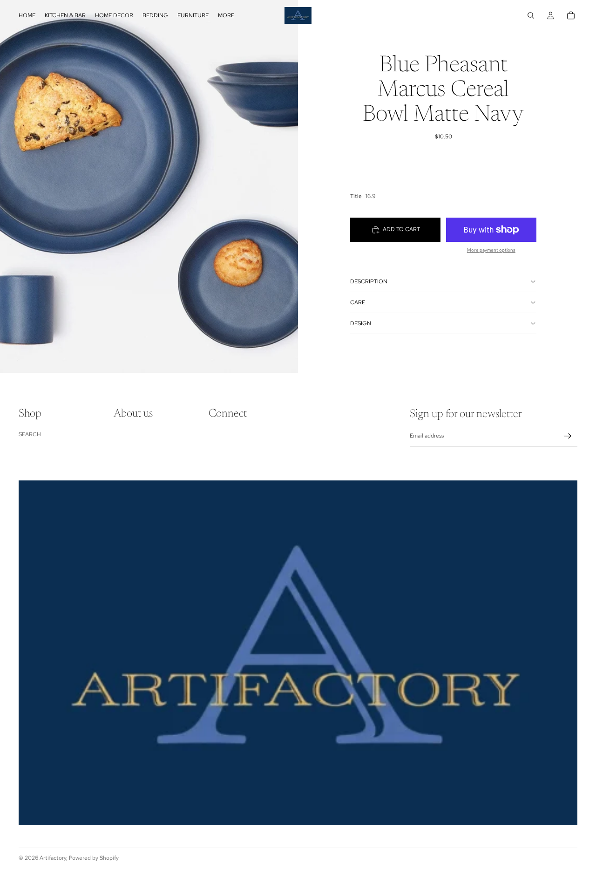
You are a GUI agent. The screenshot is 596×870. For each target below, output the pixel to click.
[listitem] (226, 15)
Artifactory (53, 858)
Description (368, 281)
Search (30, 434)
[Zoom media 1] (149, 186)
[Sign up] (567, 436)
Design (360, 323)
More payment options (491, 250)
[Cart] (571, 15)
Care (357, 302)
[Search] (531, 15)
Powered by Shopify (94, 858)
